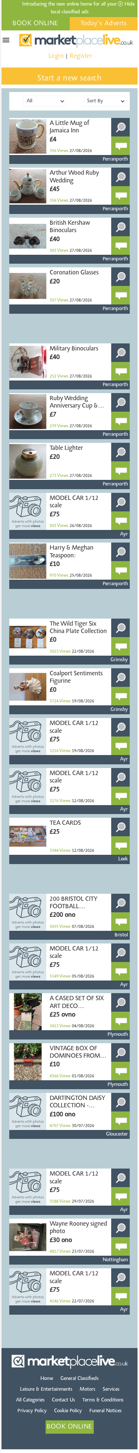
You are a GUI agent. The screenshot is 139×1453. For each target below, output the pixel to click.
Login (56, 56)
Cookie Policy (68, 1411)
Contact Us (63, 1400)
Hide (129, 4)
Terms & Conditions (102, 1400)
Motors (87, 1389)
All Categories (30, 1400)
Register (81, 56)
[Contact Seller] (120, 145)
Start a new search (69, 79)
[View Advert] (120, 127)
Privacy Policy (32, 1411)
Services (111, 1389)
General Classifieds (79, 1378)
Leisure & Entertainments (46, 1389)
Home (46, 1378)
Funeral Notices (105, 1411)
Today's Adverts (103, 23)
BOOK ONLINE (35, 23)
